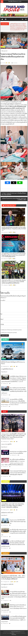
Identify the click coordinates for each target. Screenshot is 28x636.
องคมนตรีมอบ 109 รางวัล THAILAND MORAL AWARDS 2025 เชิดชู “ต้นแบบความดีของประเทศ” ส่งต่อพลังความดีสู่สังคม (12, 502)
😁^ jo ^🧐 (12, 229)
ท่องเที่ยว (3, 355)
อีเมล (2, 316)
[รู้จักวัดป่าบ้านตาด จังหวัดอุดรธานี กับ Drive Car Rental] (13, 348)
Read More (4, 368)
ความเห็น (3, 297)
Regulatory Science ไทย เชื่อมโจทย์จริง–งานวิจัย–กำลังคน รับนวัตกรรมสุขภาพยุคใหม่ (18, 25)
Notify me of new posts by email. (9, 329)
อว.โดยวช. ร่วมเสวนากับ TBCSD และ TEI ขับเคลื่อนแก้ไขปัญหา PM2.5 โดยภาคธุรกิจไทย (14, 190)
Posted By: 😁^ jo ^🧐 (5, 59)
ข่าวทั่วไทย (3, 43)
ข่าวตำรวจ (4, 569)
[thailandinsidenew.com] (2, 19)
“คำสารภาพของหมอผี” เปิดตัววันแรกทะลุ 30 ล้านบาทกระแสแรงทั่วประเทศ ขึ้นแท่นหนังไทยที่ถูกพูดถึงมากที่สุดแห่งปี (18, 469)
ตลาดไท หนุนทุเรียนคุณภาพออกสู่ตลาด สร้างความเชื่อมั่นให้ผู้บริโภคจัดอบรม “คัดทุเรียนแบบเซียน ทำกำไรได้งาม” (14, 226)
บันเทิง (3, 427)
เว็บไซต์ (2, 321)
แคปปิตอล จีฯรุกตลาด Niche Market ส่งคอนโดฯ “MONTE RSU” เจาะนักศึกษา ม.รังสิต (14, 196)
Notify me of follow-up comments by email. (12, 326)
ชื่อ (2, 311)
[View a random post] (25, 19)
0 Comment (15, 59)
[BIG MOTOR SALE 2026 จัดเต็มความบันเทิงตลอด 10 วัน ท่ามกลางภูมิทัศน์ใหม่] (5, 449)
